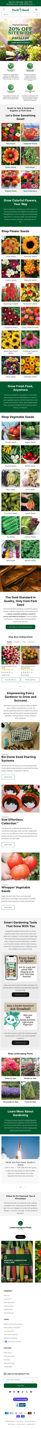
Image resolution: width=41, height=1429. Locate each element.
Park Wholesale (9, 1313)
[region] (20, 3)
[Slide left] (16, 686)
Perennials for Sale (10, 1102)
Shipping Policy (31, 1424)
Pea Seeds (11, 537)
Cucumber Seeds (10, 513)
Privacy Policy (19, 1421)
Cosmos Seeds (10, 280)
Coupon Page (8, 1366)
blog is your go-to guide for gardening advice (21, 1120)
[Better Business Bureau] (20, 1405)
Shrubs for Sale (30, 1078)
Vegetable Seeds (30, 144)
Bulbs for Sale (10, 1078)
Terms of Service (21, 1424)
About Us (7, 1295)
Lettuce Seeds (30, 537)
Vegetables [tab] (17, 642)
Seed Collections (30, 191)
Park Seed (11, 1421)
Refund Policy (11, 1424)
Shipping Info (8, 1309)
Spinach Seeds (30, 560)
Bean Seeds (10, 490)
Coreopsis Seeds (10, 327)
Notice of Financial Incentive (13, 1324)
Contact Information (30, 1421)
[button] (4, 9)
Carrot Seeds (30, 513)
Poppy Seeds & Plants (30, 327)
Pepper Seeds (30, 442)
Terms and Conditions (11, 1334)
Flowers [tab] (9, 642)
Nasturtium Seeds (30, 304)
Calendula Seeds (30, 377)
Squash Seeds (10, 466)
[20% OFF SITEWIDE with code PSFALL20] (20, 39)
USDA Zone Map (9, 1356)
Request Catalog (9, 1363)
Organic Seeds (11, 191)
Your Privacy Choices (14, 1341)
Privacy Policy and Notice (12, 1327)
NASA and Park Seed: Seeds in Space (20, 1163)
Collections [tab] (31, 642)
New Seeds (10, 144)
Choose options (11, 680)
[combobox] (20, 15)
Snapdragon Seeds (11, 304)
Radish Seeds (30, 466)
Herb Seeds (30, 167)
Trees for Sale (30, 1102)
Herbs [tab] (24, 642)
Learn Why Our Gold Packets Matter (20, 627)
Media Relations (9, 1302)
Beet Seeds (10, 560)
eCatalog (7, 1360)
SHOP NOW (8, 777)
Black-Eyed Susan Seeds (11, 352)
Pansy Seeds (11, 377)
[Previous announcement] (3, 3)
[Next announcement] (37, 3)
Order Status (8, 1353)
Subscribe (20, 1386)
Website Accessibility (10, 1338)
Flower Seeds (10, 167)
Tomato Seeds (10, 442)
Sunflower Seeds (30, 256)
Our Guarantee (8, 1306)
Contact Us (7, 1299)
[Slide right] (25, 686)
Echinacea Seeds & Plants (30, 352)
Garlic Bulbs (30, 490)
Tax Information (9, 1331)
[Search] (37, 15)
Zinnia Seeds (11, 256)
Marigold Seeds (30, 280)
